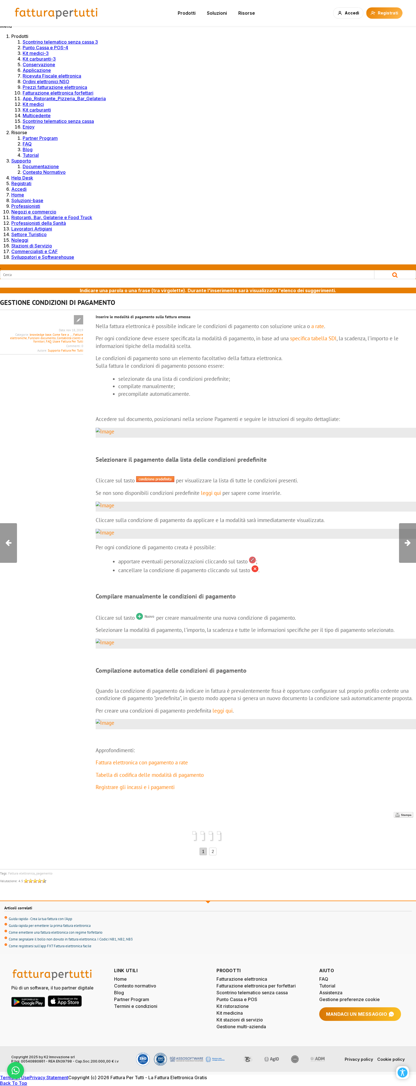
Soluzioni (217, 13)
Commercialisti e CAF (34, 251)
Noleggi (19, 240)
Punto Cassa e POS (236, 999)
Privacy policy (359, 1059)
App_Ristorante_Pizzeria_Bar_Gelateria (64, 98)
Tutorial (31, 155)
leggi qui (211, 492)
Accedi (19, 189)
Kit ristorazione (232, 1006)
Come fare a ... (62, 335)
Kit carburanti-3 (39, 59)
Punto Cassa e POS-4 (45, 47)
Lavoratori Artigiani (31, 229)
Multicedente (37, 115)
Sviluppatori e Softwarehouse (42, 257)
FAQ (27, 144)
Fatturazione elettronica (241, 979)
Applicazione (37, 70)
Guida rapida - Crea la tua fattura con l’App (40, 918)
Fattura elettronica (21, 873)
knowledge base (41, 335)
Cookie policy (391, 1059)
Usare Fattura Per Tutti (68, 341)
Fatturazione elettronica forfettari (58, 93)
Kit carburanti (37, 110)
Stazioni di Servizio (31, 246)
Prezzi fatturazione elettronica (55, 87)
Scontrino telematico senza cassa (58, 121)
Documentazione (41, 166)
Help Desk (22, 178)
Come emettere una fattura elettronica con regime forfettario (55, 932)
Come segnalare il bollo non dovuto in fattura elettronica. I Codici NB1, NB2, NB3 (71, 939)
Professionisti (25, 206)
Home (17, 195)
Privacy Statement (48, 1077)
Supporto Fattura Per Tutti (65, 350)
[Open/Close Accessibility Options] (403, 1073)
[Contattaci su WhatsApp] (15, 1070)
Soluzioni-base (27, 200)
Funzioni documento (42, 338)
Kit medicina (229, 1013)
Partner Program (40, 138)
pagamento (44, 873)
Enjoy (29, 127)
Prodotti (187, 13)
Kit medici (33, 104)
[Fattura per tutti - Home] (57, 13)
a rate (317, 326)
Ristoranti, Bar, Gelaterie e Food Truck (51, 217)
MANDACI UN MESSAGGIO (356, 1014)
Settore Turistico (29, 234)
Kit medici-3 (36, 53)
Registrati (21, 183)
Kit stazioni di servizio (239, 1020)
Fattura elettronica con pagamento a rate (142, 762)
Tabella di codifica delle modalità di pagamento (150, 774)
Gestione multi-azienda (241, 1026)
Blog (28, 149)
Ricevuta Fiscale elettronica (52, 76)
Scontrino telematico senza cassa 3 (60, 42)
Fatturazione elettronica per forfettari (256, 986)
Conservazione (39, 64)
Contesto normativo (135, 986)
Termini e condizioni (135, 1006)
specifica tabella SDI (313, 338)
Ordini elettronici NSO (46, 81)
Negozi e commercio (33, 212)
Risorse (246, 13)
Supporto (21, 161)
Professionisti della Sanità (38, 223)
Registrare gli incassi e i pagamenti (136, 787)
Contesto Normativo (44, 172)
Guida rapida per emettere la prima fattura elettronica (50, 925)
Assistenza (330, 992)
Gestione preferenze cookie (349, 999)
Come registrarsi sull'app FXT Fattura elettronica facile (50, 946)
